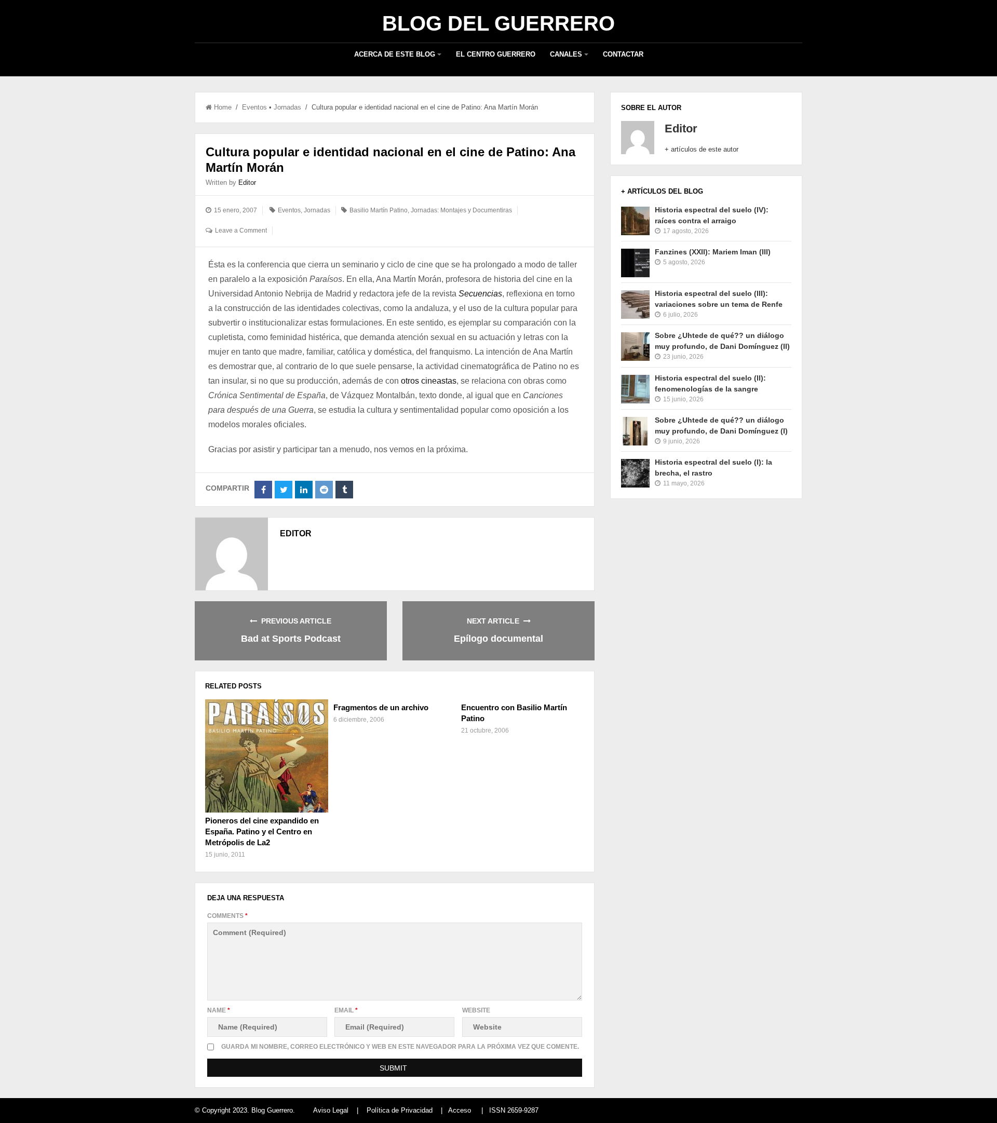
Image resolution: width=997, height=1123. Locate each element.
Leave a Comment (241, 230)
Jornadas (287, 107)
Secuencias (480, 293)
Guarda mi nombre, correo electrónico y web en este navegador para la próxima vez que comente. (400, 1046)
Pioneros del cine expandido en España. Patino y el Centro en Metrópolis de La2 (262, 831)
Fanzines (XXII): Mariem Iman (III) (713, 252)
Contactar (623, 54)
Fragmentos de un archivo (380, 707)
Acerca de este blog (394, 54)
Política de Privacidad (400, 1110)
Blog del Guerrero (498, 23)
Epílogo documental (498, 638)
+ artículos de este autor (701, 149)
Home (223, 107)
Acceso (459, 1110)
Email (346, 1010)
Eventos (254, 107)
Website (476, 1010)
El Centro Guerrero (495, 54)
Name (218, 1010)
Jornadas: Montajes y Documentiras (461, 210)
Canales (566, 54)
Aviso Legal (330, 1110)
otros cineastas (428, 380)
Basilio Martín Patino (378, 210)
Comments (227, 915)
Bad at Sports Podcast (291, 638)
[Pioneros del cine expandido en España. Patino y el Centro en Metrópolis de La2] (266, 756)
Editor (247, 182)
